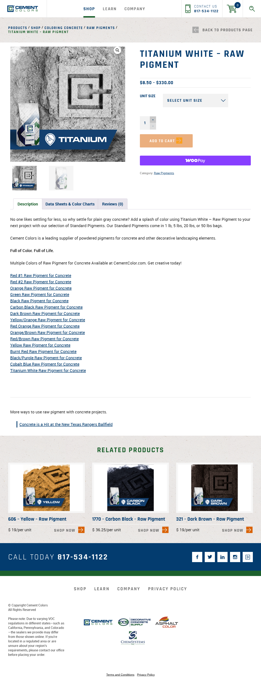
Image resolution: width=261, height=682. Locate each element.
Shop (89, 9)
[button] (117, 50)
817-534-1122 (83, 557)
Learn (110, 9)
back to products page (227, 30)
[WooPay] (195, 160)
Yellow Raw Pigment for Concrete (40, 345)
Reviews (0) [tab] (112, 204)
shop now (64, 530)
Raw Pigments (101, 28)
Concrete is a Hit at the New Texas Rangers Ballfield (66, 424)
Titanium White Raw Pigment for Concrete (48, 370)
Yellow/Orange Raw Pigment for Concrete (47, 320)
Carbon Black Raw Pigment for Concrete (46, 307)
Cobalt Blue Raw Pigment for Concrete (44, 364)
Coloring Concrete (63, 28)
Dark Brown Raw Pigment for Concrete (45, 313)
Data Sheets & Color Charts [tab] (70, 204)
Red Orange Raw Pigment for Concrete (45, 326)
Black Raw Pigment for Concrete (39, 301)
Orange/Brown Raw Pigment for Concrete (47, 332)
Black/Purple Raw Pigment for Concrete (46, 358)
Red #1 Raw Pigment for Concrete (40, 275)
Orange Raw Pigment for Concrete (41, 288)
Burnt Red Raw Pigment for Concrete (43, 351)
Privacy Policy (167, 589)
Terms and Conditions (120, 674)
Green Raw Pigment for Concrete (39, 294)
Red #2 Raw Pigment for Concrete (40, 282)
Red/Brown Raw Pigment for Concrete (44, 339)
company (134, 9)
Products (17, 28)
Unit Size (148, 96)
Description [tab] (28, 204)
